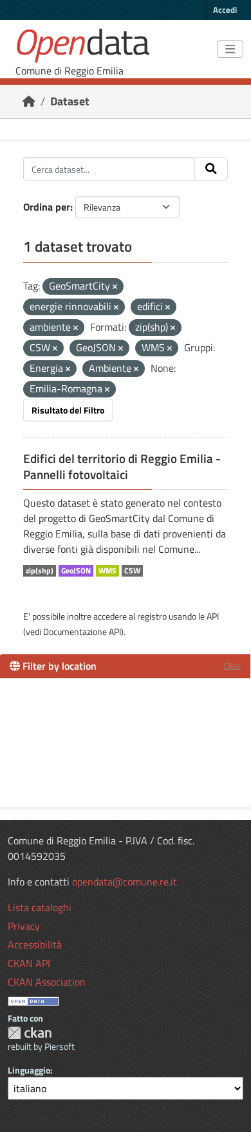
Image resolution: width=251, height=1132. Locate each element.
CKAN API (29, 963)
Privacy (24, 926)
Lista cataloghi (39, 907)
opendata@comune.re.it (124, 881)
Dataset (69, 101)
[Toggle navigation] (230, 49)
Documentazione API (82, 631)
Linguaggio (29, 1070)
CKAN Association (47, 981)
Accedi (225, 9)
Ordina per (46, 206)
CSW (132, 571)
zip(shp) (39, 571)
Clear (232, 665)
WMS (107, 571)
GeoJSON (76, 571)
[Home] (29, 101)
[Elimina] (115, 287)
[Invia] (211, 168)
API (213, 616)
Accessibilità (35, 944)
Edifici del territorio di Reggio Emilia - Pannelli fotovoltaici (122, 466)
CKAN (29, 1033)
